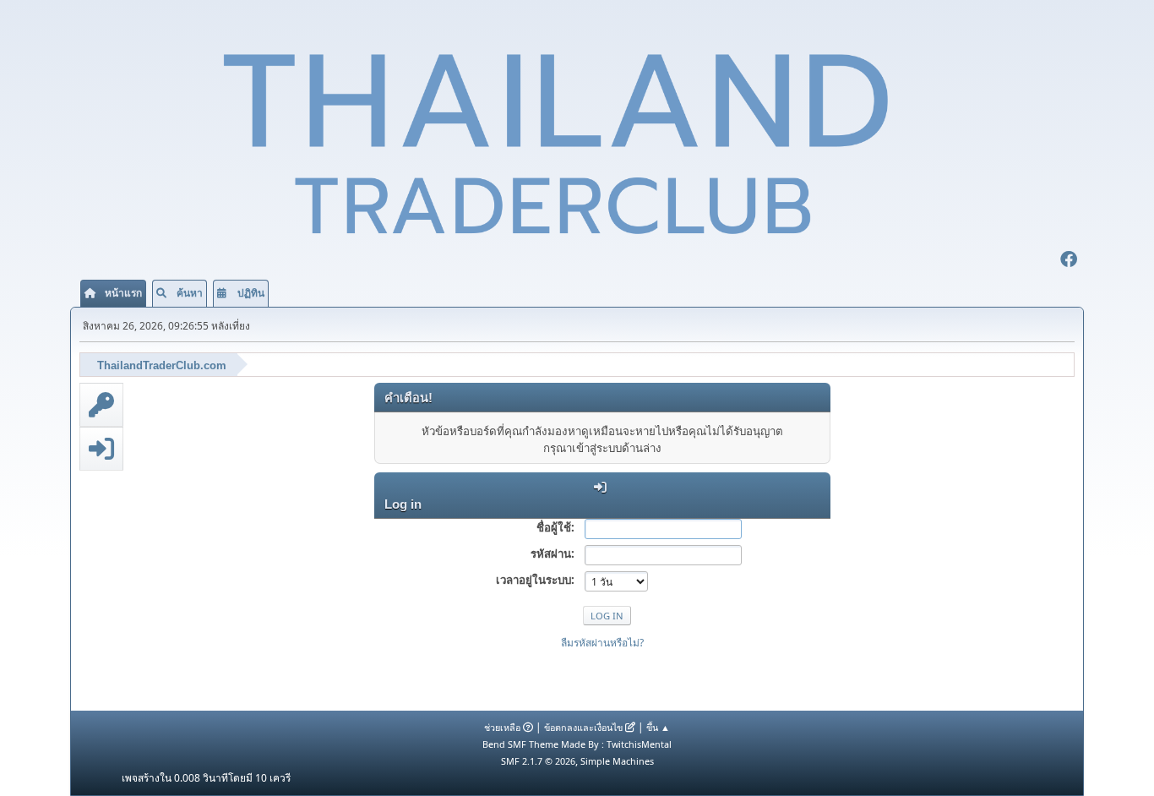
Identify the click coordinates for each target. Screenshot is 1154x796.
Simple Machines (617, 761)
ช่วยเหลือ (502, 727)
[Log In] (101, 449)
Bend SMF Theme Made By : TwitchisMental (577, 744)
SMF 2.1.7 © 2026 (538, 761)
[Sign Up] (101, 405)
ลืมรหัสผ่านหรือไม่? (602, 642)
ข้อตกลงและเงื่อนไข (583, 727)
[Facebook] (1068, 261)
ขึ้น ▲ (658, 727)
